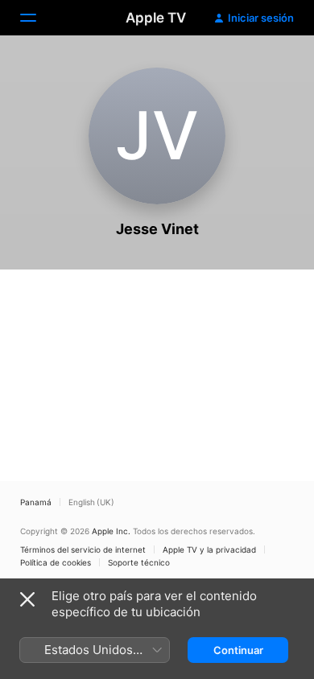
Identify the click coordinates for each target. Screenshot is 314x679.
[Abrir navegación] (38, 17)
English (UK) (91, 502)
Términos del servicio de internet (83, 549)
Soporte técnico (139, 562)
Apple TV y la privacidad (209, 549)
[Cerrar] (27, 599)
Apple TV (156, 18)
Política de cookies (55, 562)
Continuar (238, 650)
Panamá (36, 502)
